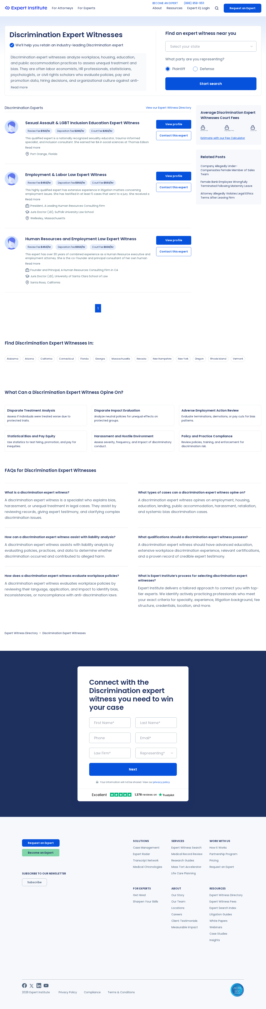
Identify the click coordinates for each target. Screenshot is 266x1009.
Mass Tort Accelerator (186, 867)
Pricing (214, 860)
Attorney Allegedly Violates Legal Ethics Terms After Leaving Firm (227, 196)
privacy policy (161, 782)
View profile (173, 124)
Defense (207, 68)
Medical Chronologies (147, 867)
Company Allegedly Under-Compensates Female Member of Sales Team (228, 170)
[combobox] (170, 46)
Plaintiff (178, 68)
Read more (19, 87)
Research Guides (182, 860)
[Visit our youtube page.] (46, 985)
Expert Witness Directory (21, 633)
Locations (177, 908)
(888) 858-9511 (194, 3)
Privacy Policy (68, 992)
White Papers (218, 921)
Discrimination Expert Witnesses (64, 633)
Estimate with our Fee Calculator (223, 138)
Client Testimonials (184, 921)
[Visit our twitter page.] (31, 985)
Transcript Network (146, 860)
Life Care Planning (183, 873)
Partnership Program (223, 854)
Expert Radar (141, 854)
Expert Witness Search (186, 847)
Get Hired (139, 895)
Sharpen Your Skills (145, 901)
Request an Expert (242, 8)
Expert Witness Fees (223, 901)
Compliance (92, 992)
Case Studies (218, 933)
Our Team (178, 901)
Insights (215, 940)
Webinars (216, 927)
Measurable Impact (184, 927)
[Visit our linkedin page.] (38, 985)
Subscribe (34, 882)
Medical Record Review (186, 854)
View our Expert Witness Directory (168, 108)
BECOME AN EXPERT (165, 3)
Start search (211, 83)
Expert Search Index (223, 908)
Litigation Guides (221, 914)
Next (133, 769)
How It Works (218, 847)
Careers (176, 914)
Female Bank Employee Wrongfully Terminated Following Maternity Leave (226, 184)
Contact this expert (173, 135)
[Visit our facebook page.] (24, 985)
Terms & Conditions (121, 992)
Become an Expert (41, 853)
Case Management (146, 847)
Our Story (177, 895)
